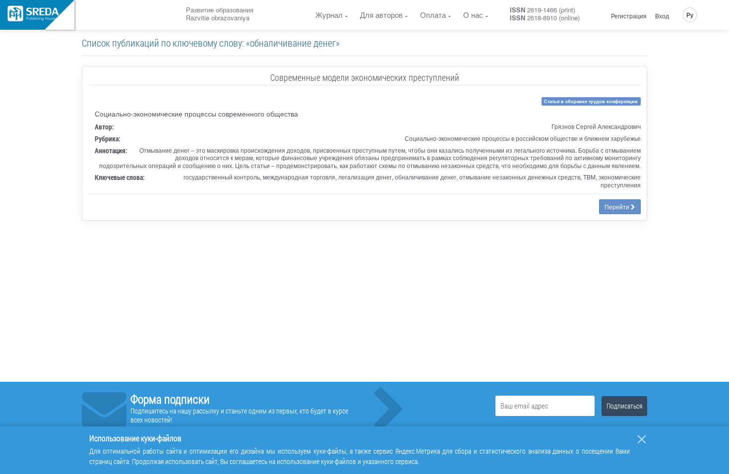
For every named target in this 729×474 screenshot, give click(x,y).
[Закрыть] (642, 439)
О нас (473, 14)
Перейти (618, 206)
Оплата (433, 14)
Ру (689, 14)
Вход (662, 16)
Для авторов (381, 14)
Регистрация (629, 16)
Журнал (329, 14)
